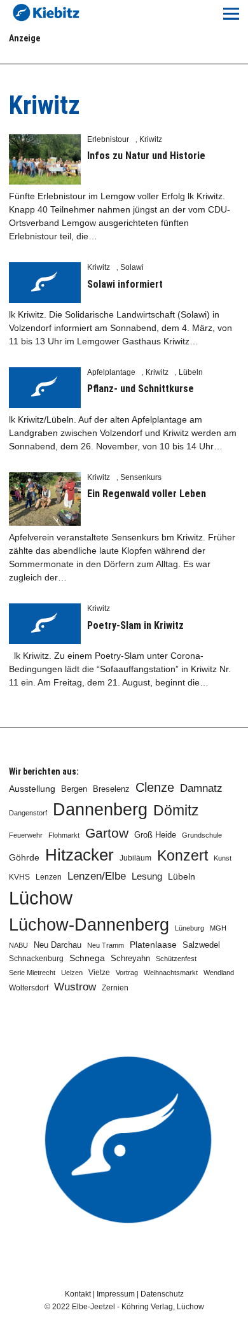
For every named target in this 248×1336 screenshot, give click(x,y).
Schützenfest (176, 958)
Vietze (99, 972)
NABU (18, 945)
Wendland (218, 972)
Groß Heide (155, 835)
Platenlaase (153, 945)
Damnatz (201, 788)
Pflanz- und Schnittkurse (140, 389)
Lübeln (191, 372)
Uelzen (72, 972)
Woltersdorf (28, 988)
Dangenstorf (28, 813)
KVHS (19, 877)
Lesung (147, 876)
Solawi (132, 267)
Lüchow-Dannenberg (89, 924)
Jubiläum (135, 858)
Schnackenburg (36, 958)
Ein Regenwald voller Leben (146, 494)
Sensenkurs (141, 477)
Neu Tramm (105, 945)
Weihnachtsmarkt (171, 972)
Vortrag (127, 972)
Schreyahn (130, 958)
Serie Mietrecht (32, 972)
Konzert (182, 855)
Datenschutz (162, 1294)
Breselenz (111, 789)
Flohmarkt (63, 835)
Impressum (116, 1294)
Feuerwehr (26, 835)
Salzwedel (201, 945)
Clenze (154, 787)
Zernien (115, 987)
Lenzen (49, 877)
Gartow (106, 833)
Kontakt (78, 1294)
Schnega (87, 958)
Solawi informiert (125, 284)
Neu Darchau (57, 945)
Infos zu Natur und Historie (146, 156)
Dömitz (176, 811)
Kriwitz (150, 139)
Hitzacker (79, 854)
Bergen (74, 789)
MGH (218, 928)
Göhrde (24, 857)
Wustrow (75, 987)
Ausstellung (32, 789)
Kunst (222, 858)
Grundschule (202, 835)
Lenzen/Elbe (96, 875)
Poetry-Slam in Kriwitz (135, 625)
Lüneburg (189, 928)
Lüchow (40, 897)
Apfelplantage (111, 372)
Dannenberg (100, 809)
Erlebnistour (108, 139)
